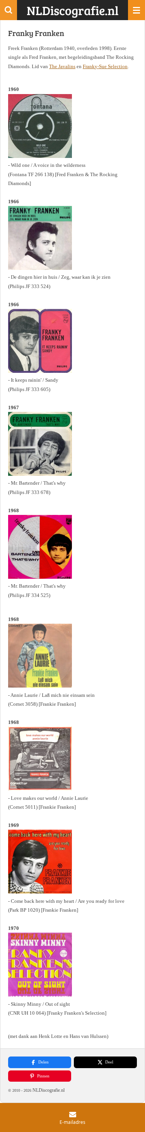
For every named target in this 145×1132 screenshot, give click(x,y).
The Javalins (62, 66)
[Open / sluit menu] (136, 10)
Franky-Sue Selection (105, 66)
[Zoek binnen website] (8, 10)
